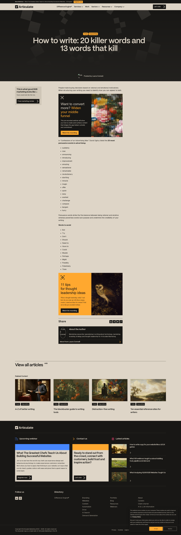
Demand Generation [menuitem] (90, 515)
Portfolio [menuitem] (113, 498)
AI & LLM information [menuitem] (146, 507)
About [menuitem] (140, 498)
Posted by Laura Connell (93, 76)
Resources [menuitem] (114, 504)
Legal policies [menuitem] (129, 530)
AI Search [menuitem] (86, 513)
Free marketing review (26, 101)
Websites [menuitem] (85, 501)
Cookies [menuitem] (120, 530)
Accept (156, 529)
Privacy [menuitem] (114, 530)
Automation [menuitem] (86, 507)
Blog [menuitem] (112, 501)
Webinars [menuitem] (113, 507)
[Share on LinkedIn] (110, 321)
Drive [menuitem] (84, 510)
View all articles (31, 365)
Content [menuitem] (85, 504)
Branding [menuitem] (85, 498)
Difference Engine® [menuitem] (61, 498)
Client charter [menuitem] (143, 504)
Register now (78, 1)
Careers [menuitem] (141, 501)
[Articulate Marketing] (24, 6)
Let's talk (157, 6)
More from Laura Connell (70, 342)
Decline (170, 529)
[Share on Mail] (117, 321)
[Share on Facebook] (114, 321)
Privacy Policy (136, 517)
